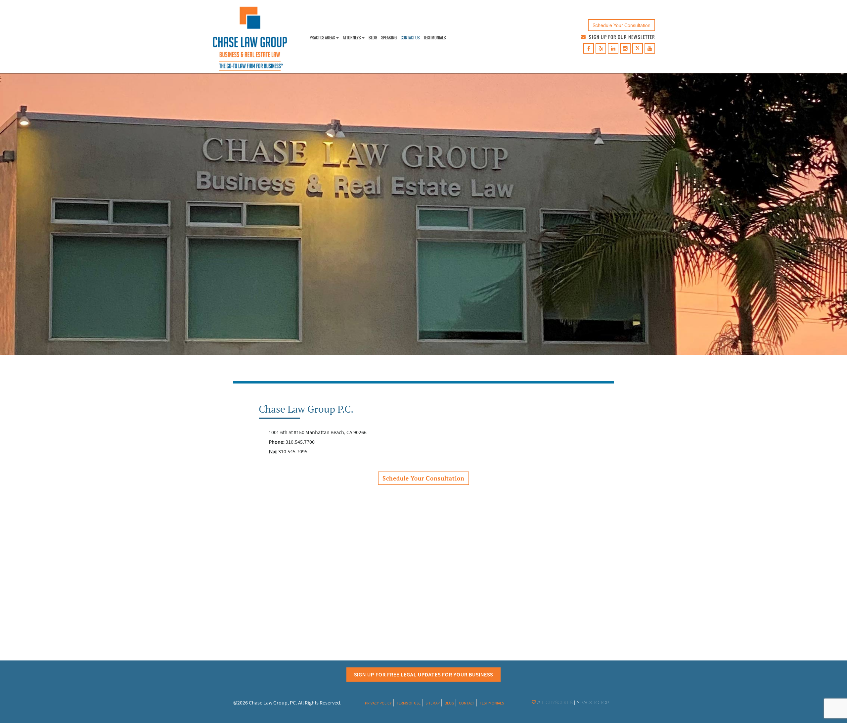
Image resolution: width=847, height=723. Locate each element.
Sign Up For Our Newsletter (622, 36)
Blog (373, 37)
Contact (467, 702)
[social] (588, 48)
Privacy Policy (378, 702)
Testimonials (435, 37)
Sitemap (432, 702)
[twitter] (637, 48)
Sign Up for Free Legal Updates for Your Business (423, 674)
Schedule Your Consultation (621, 25)
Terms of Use (409, 702)
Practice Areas (322, 37)
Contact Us (410, 37)
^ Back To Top (593, 703)
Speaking (389, 37)
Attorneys (352, 37)
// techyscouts (554, 703)
